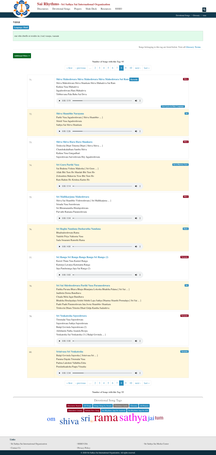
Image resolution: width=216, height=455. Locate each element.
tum (159, 417)
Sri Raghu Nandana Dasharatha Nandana (78, 229)
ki (91, 420)
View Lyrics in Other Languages (173, 106)
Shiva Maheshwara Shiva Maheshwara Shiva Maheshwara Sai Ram (97, 79)
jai (151, 417)
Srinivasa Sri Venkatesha (69, 351)
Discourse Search (74, 405)
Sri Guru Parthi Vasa (67, 164)
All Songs (87, 405)
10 (131, 67)
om (51, 418)
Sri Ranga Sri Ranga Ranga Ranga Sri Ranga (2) (82, 257)
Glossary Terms (193, 47)
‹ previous (81, 67)
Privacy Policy (84, 447)
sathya (133, 416)
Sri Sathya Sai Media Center (156, 443)
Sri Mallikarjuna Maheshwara (72, 196)
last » (147, 67)
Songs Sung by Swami (103, 405)
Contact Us (16, 447)
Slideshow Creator (75, 410)
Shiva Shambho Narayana (70, 113)
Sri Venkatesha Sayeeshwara (71, 316)
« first (69, 67)
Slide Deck (91, 8)
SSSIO (118, 8)
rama (106, 416)
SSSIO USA (83, 443)
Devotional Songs (61, 8)
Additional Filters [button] (21, 55)
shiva (69, 420)
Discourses (42, 8)
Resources (106, 8)
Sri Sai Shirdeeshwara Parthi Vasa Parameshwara (83, 285)
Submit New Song (92, 410)
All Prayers (144, 405)
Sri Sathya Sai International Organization (29, 443)
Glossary (196, 15)
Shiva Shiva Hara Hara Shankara (74, 142)
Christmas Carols (121, 405)
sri (85, 417)
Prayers (78, 8)
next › (138, 67)
